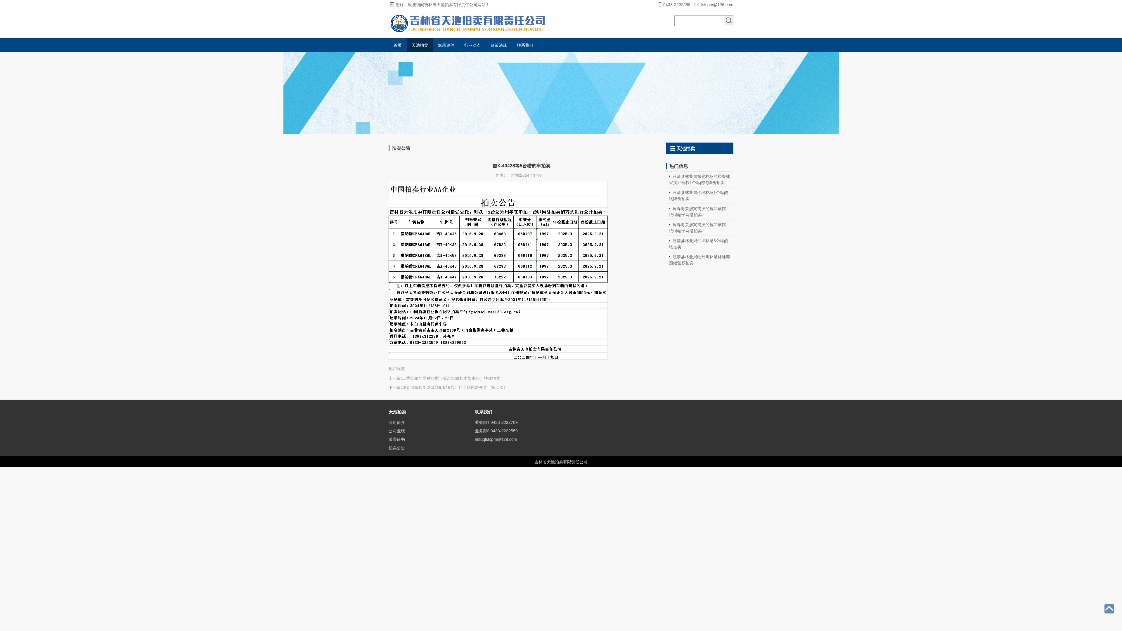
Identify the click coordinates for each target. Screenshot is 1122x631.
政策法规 (499, 45)
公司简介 (397, 422)
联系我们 (525, 45)
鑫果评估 (446, 45)
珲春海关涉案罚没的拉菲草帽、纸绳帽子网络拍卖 (699, 211)
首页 (398, 45)
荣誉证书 (397, 439)
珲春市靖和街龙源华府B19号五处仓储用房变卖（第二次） (455, 387)
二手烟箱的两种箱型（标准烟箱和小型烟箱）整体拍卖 (451, 378)
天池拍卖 (420, 45)
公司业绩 (397, 431)
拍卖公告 (397, 447)
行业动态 (472, 45)
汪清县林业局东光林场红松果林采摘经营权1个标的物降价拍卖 (699, 179)
